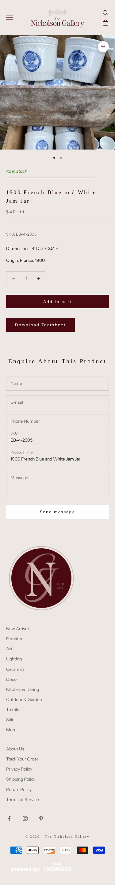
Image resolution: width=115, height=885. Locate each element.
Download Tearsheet (40, 324)
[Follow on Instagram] (25, 818)
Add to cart (57, 301)
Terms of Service (22, 799)
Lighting (14, 659)
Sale (10, 719)
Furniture (15, 638)
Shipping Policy (20, 779)
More (11, 729)
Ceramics (15, 669)
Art (9, 649)
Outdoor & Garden (24, 699)
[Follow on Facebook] (9, 818)
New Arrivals (18, 628)
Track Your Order (22, 759)
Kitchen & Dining (22, 689)
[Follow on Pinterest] (41, 818)
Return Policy (19, 789)
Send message (57, 511)
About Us (15, 749)
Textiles (13, 709)
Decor (12, 679)
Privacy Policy (19, 769)
